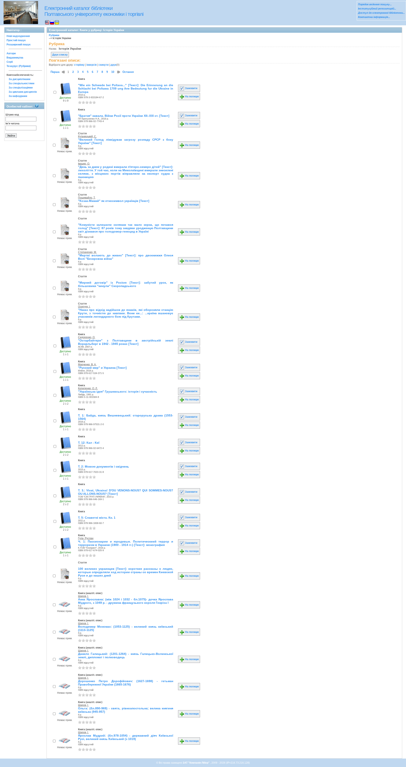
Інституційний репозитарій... (377, 8)
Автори (11, 53)
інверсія (91, 64)
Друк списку (60, 54)
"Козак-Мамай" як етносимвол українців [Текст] (113, 201)
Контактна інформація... (374, 17)
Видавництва (15, 57)
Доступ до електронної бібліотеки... (381, 12)
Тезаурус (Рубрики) (19, 66)
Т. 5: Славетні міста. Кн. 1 (96, 517)
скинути (103, 64)
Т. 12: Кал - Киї (88, 442)
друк (113, 64)
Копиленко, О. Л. (88, 388)
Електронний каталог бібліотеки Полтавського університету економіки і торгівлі (93, 11)
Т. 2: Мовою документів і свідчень (103, 466)
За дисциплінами (19, 79)
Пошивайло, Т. (86, 197)
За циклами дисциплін (23, 91)
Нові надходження (18, 36)
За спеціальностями (21, 83)
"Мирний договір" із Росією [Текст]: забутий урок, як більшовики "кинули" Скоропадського (125, 284)
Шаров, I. (83, 596)
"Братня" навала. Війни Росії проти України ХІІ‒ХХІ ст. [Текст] (123, 115)
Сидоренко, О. (86, 337)
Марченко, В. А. (87, 364)
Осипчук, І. (84, 306)
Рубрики (54, 35)
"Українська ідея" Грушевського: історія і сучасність (117, 391)
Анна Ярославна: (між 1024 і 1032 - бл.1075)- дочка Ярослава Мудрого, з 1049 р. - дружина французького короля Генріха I (125, 601)
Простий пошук (16, 40)
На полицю (191, 96)
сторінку (79, 64)
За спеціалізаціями (21, 87)
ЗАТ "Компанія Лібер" (196, 762)
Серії (10, 61)
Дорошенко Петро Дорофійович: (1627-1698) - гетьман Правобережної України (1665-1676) (125, 682)
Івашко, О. (84, 163)
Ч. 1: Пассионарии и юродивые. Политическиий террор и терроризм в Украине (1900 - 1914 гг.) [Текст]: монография (125, 543)
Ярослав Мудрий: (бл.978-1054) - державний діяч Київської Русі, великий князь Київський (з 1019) (125, 737)
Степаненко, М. (87, 252)
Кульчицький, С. (87, 136)
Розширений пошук (18, 44)
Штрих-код (12, 114)
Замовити (190, 88)
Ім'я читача (12, 123)
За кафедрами (18, 96)
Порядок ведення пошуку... (375, 4)
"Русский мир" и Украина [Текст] (102, 367)
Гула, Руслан (85, 538)
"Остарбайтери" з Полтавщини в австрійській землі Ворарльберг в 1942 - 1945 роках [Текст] (125, 342)
